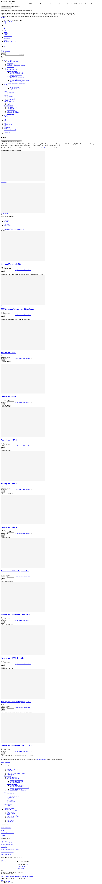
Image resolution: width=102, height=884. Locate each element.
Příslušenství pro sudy (12, 111)
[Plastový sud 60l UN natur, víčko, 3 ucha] (23, 698)
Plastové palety (10, 92)
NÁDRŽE (6, 100)
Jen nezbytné (10, 6)
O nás (5, 30)
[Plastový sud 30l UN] (23, 349)
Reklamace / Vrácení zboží (10, 41)
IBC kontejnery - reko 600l (16, 81)
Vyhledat (3, 54)
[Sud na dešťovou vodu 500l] (23, 261)
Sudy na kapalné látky (15, 88)
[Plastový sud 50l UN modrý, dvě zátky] (23, 611)
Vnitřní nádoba (10, 67)
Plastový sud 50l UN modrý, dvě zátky (15, 614)
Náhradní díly (7, 809)
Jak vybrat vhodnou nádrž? (7, 844)
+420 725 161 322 (21, 867)
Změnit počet (4, 270)
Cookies (31, 876)
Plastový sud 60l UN (8, 396)
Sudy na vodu (10, 63)
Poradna (5, 40)
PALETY (6, 91)
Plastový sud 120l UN (9, 440)
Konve (8, 104)
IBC (5, 68)
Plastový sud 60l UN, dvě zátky (12, 658)
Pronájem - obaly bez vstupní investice (10, 849)
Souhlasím (16, 6)
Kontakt (5, 32)
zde (27, 864)
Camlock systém (10, 114)
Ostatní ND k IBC (11, 110)
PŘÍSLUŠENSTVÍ (8, 106)
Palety (5, 819)
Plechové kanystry (11, 99)
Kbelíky (8, 103)
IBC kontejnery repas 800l (16, 75)
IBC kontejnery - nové (12, 69)
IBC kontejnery (7, 776)
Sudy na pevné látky (14, 87)
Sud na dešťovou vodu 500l (11, 264)
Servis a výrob (4, 847)
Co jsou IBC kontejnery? (6, 842)
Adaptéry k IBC (10, 108)
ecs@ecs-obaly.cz (21, 868)
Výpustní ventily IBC (12, 107)
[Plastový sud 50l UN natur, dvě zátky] (23, 567)
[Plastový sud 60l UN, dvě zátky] (23, 655)
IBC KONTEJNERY (6, 828)
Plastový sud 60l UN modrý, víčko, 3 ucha (16, 745)
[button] (1, 44)
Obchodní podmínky (9, 876)
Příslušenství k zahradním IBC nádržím (16, 65)
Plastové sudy (10, 85)
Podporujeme (7, 38)
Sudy (5, 792)
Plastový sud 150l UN (9, 484)
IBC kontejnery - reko (12, 76)
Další (2, 757)
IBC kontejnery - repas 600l (16, 72)
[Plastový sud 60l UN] (23, 393)
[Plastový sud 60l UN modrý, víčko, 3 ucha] (23, 742)
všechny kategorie (5, 762)
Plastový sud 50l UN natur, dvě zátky (15, 571)
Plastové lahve (10, 96)
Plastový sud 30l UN (8, 353)
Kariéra (5, 34)
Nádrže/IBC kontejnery (12, 61)
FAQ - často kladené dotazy (7, 852)
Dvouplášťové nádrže (9, 808)
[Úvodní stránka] (5, 51)
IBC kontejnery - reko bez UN (17, 77)
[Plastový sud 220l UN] (23, 524)
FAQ (5, 37)
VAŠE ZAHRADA (8, 60)
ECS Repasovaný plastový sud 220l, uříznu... (17, 309)
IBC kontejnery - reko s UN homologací (19, 80)
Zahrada (6, 768)
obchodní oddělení (41, 147)
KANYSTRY (7, 95)
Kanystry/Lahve (7, 798)
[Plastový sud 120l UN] (23, 436)
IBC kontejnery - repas (12, 71)
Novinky (6, 33)
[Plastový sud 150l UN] (23, 480)
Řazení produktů (5, 228)
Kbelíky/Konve (7, 804)
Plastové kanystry (11, 97)
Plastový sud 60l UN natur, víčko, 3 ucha (16, 702)
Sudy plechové (10, 89)
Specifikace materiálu (6, 854)
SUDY (5, 84)
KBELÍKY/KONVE (9, 102)
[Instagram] (4, 28)
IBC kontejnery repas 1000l (16, 73)
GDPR (2, 876)
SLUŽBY (6, 115)
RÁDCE (6, 116)
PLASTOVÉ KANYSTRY (7, 833)
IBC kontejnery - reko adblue (16, 79)
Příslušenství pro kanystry (13, 112)
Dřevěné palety (10, 93)
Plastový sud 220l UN (9, 527)
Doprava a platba (8, 36)
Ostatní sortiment (11, 64)
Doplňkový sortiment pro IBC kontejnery (16, 83)
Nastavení (3, 6)
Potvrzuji (3, 17)
